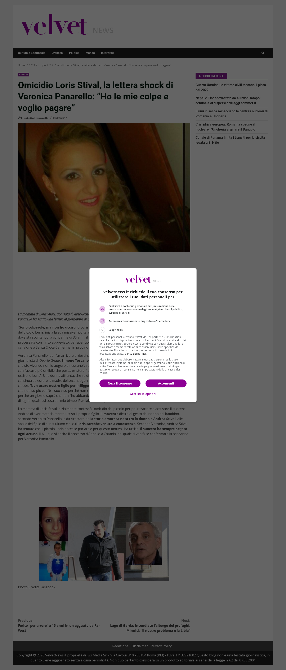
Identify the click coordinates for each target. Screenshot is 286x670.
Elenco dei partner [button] (135, 353)
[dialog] (143, 335)
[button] (143, 330)
